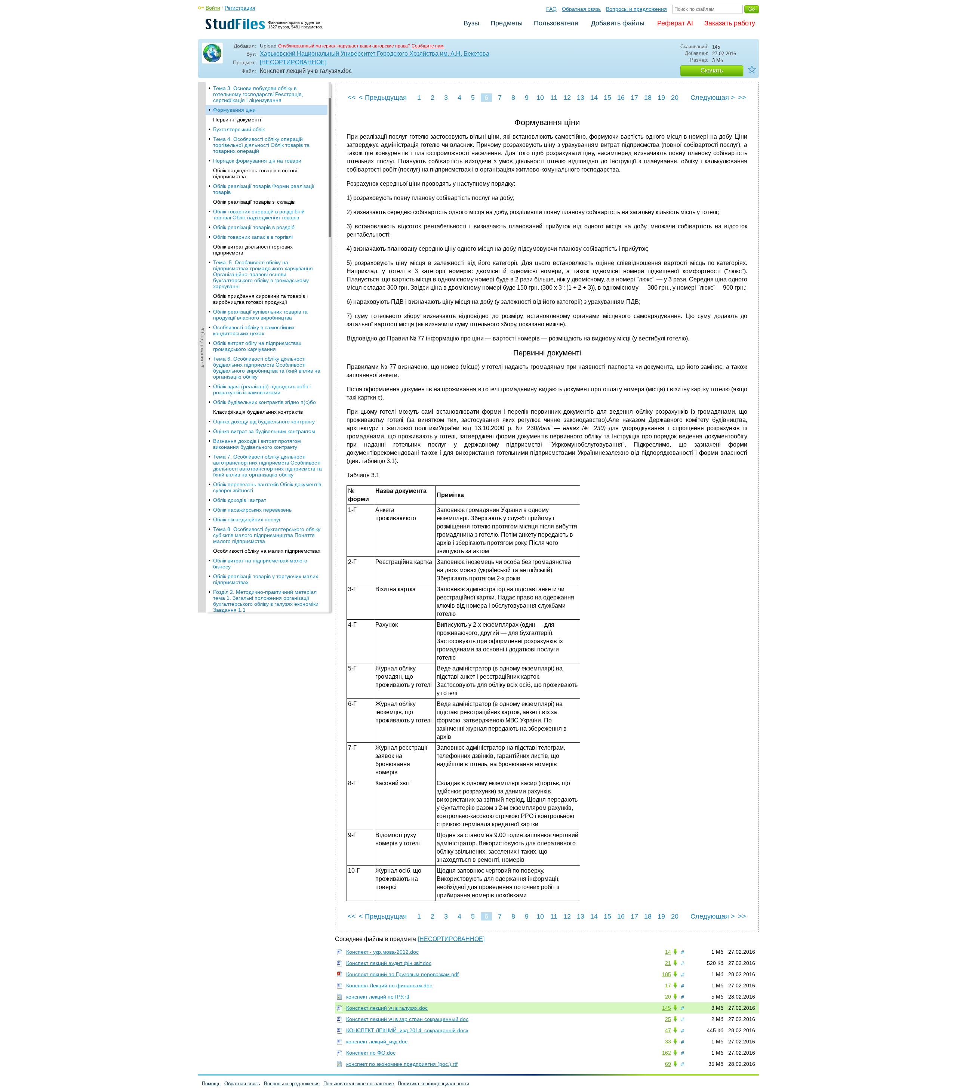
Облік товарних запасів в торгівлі (253, 237)
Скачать (712, 70)
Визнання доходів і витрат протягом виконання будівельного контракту (257, 444)
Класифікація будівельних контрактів (258, 412)
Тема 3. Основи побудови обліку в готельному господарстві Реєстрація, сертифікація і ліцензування (258, 94)
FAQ (551, 9)
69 (668, 1064)
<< (352, 97)
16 (621, 97)
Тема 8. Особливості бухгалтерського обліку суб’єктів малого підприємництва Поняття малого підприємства (266, 535)
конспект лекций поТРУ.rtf (377, 997)
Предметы (506, 23)
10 (540, 97)
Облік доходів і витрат (239, 500)
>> (742, 97)
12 (567, 97)
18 (648, 97)
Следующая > (712, 97)
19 (661, 97)
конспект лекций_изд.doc (376, 1042)
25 (668, 1019)
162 (666, 1053)
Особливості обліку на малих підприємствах (266, 551)
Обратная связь (581, 9)
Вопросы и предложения (636, 9)
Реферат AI (675, 23)
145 (666, 1008)
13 (580, 97)
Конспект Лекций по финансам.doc (389, 985)
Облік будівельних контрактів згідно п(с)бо (264, 402)
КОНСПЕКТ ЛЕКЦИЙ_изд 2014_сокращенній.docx (407, 1030)
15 (607, 97)
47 (668, 1030)
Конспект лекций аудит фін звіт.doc (388, 963)
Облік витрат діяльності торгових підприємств (253, 250)
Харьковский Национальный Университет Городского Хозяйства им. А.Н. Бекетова (374, 53)
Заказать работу (729, 23)
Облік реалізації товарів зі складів (254, 202)
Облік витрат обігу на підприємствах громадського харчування (257, 346)
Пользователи (556, 23)
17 (634, 97)
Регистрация (240, 8)
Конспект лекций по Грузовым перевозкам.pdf (402, 974)
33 (668, 1042)
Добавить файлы (617, 23)
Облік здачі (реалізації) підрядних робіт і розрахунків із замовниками (262, 389)
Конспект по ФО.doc (371, 1053)
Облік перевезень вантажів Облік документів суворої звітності (267, 487)
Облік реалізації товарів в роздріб (254, 227)
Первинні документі (237, 120)
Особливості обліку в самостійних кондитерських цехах (254, 330)
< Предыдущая (383, 97)
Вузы (471, 23)
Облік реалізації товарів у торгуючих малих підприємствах (265, 579)
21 (668, 963)
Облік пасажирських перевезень (252, 510)
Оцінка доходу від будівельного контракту (264, 422)
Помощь (211, 1083)
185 (666, 974)
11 (553, 97)
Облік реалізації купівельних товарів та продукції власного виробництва (260, 315)
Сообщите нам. (428, 46)
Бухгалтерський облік (239, 129)
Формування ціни (234, 110)
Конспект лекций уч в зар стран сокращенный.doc (407, 1019)
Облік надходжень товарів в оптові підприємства (255, 173)
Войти (213, 8)
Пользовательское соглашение (358, 1083)
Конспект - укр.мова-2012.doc (382, 952)
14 (594, 97)
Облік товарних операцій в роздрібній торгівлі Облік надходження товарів (259, 214)
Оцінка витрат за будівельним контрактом (264, 431)
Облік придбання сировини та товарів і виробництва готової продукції (260, 299)
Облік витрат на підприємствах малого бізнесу (260, 564)
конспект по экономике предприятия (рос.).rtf (402, 1064)
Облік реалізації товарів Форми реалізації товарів (263, 189)
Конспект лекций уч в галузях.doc (387, 1008)
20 (674, 97)
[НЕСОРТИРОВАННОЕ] (293, 62)
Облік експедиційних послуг (247, 519)
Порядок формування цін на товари (257, 161)
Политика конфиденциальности (433, 1083)
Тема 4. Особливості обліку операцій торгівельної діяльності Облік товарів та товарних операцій (261, 145)
